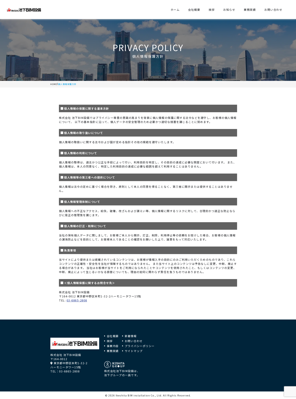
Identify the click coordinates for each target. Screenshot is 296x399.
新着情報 (131, 336)
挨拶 (110, 341)
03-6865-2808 (77, 300)
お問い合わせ (134, 341)
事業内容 (113, 346)
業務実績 (113, 351)
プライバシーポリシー (140, 346)
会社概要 (113, 336)
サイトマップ (134, 351)
